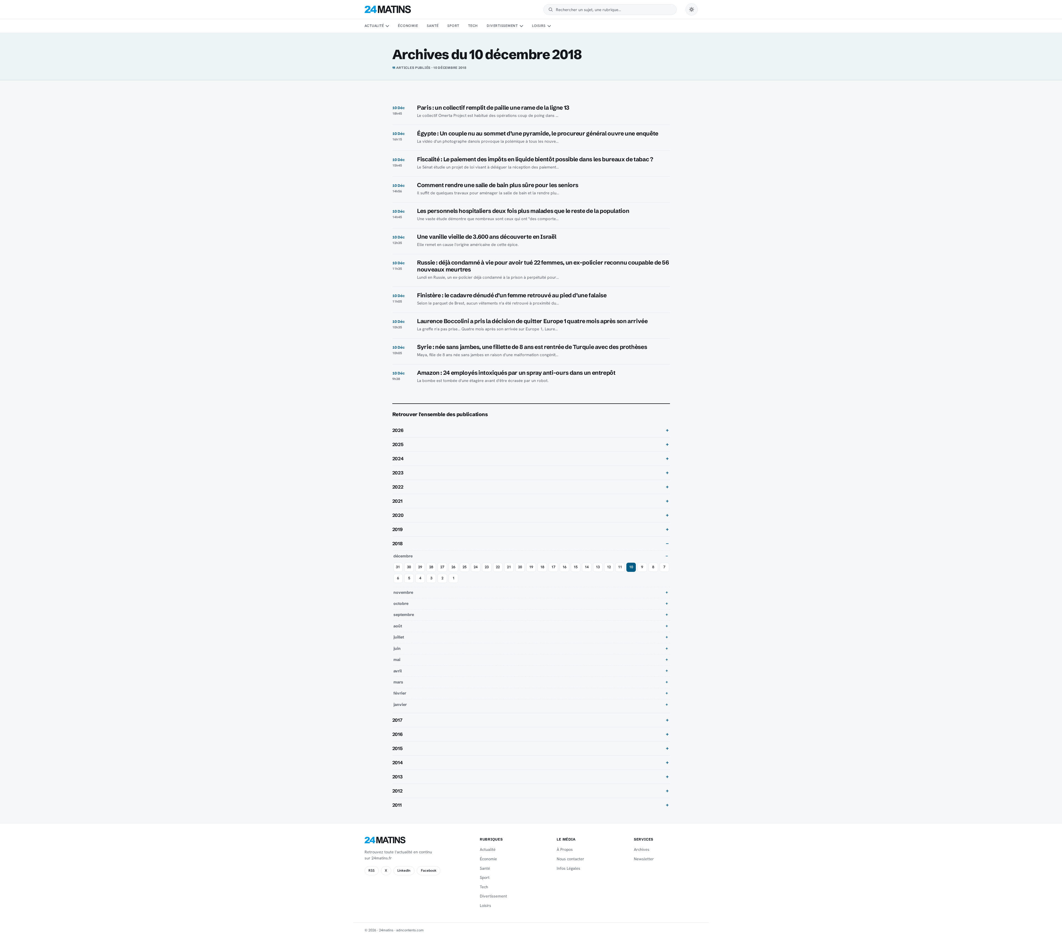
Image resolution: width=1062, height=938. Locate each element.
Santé (432, 25)
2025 (397, 444)
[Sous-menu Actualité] (387, 26)
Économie (408, 25)
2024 (398, 458)
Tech (473, 25)
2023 (397, 473)
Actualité (374, 25)
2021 (397, 501)
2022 (397, 487)
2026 (397, 430)
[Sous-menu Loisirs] (549, 26)
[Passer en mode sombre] (692, 9)
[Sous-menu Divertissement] (521, 26)
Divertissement (502, 25)
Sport (453, 25)
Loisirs (539, 25)
